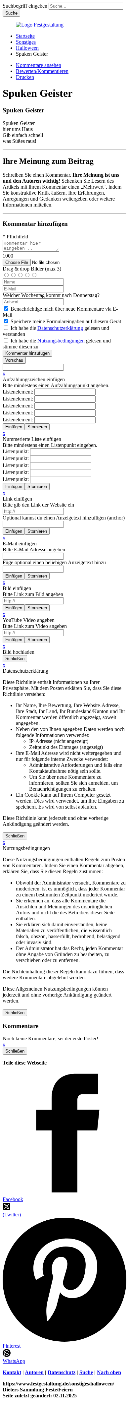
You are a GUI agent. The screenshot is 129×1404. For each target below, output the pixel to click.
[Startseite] (40, 25)
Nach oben (109, 1372)
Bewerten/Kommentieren (42, 71)
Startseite (25, 36)
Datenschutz (61, 1372)
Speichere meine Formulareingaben (66, 321)
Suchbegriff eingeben (25, 6)
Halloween (27, 48)
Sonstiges (26, 42)
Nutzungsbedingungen (61, 340)
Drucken (25, 77)
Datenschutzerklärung (60, 328)
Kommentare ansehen (38, 65)
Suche (86, 1372)
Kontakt (12, 1372)
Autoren (34, 1372)
